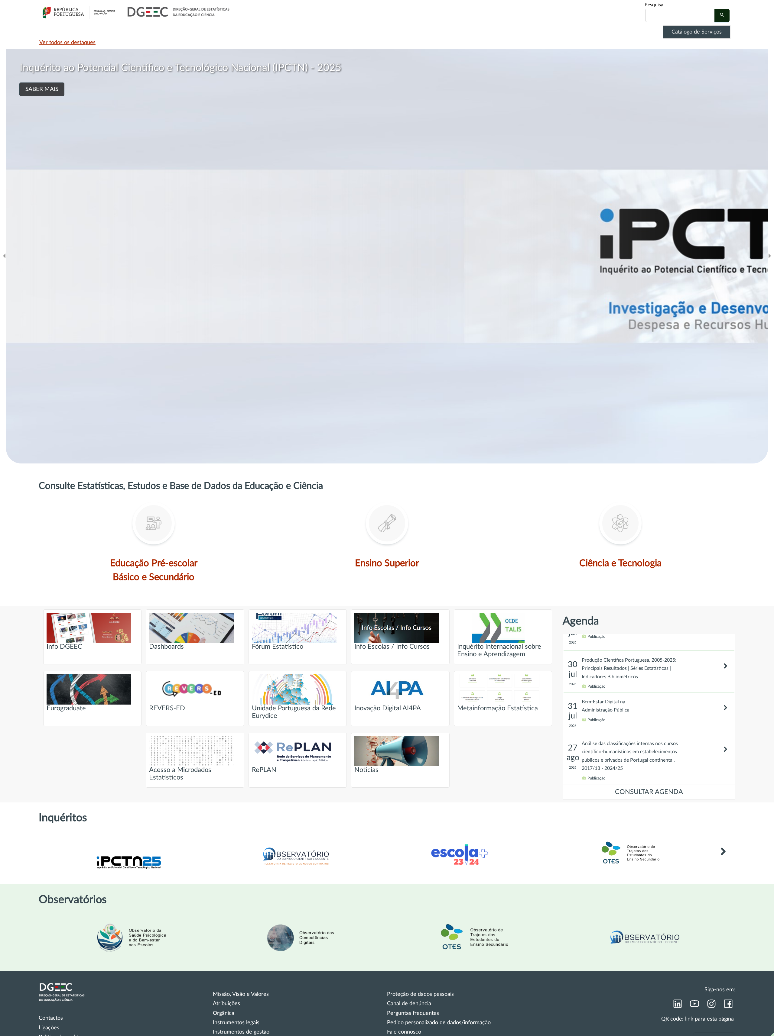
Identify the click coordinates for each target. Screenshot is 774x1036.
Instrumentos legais (236, 1022)
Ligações (49, 1028)
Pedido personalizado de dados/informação (439, 1022)
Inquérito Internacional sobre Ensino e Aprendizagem (499, 650)
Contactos (51, 1018)
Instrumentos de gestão (241, 1032)
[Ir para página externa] (131, 954)
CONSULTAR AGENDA (649, 792)
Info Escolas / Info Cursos (392, 647)
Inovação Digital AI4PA (387, 708)
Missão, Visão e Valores (241, 994)
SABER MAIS (41, 102)
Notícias (366, 770)
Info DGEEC (64, 647)
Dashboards (166, 647)
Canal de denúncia (409, 1003)
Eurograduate (66, 708)
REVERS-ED (167, 708)
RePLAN (264, 770)
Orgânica (223, 1013)
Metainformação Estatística (497, 708)
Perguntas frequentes (413, 1013)
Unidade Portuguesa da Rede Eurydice (294, 712)
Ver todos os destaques (67, 42)
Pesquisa (654, 4)
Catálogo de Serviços (697, 32)
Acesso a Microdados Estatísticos (180, 774)
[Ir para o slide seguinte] (770, 256)
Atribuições (226, 1003)
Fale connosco (404, 1032)
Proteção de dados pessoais (420, 994)
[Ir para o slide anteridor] (4, 256)
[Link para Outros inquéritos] (723, 860)
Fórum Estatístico (277, 647)
